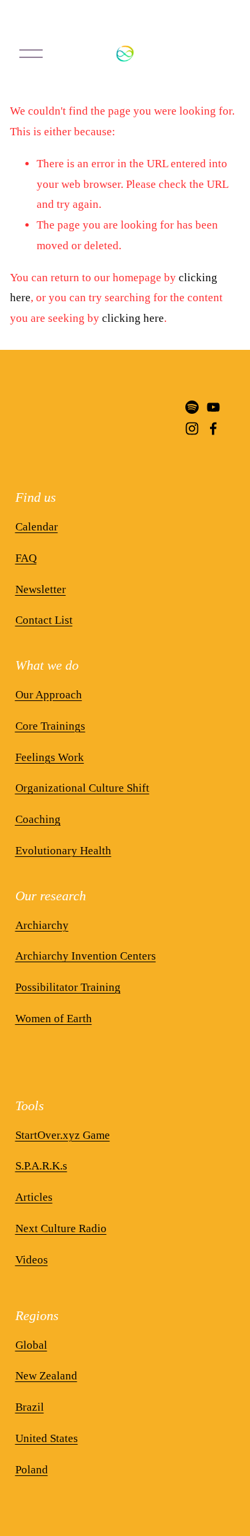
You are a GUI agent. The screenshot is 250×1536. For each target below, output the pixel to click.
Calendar (36, 526)
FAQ (26, 558)
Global (31, 1345)
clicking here (133, 318)
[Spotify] (192, 407)
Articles (34, 1197)
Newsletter (40, 589)
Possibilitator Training (68, 987)
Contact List (44, 620)
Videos (31, 1259)
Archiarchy (42, 925)
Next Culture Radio (61, 1228)
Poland (31, 1469)
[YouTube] (213, 407)
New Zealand (46, 1375)
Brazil (29, 1407)
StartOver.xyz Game (62, 1135)
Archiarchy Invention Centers (85, 956)
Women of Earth (53, 1018)
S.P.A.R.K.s (41, 1165)
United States (46, 1438)
